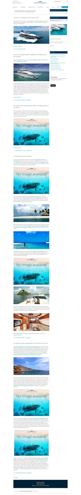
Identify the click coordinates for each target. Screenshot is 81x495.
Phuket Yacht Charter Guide (55, 66)
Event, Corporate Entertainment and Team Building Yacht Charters (58, 63)
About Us (59, 7)
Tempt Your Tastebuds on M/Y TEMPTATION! (26, 18)
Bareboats (15, 7)
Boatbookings (17, 334)
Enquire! (53, 85)
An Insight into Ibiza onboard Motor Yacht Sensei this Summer (31, 343)
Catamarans (23, 7)
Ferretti (30, 309)
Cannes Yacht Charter (54, 59)
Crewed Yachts (32, 7)
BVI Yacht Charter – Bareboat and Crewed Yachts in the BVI (57, 56)
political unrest (30, 196)
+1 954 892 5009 (18, 2)
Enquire (65, 7)
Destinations (40, 7)
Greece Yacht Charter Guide (55, 65)
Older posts (16, 477)
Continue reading (18, 46)
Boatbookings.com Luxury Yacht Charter (57, 54)
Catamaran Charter (53, 61)
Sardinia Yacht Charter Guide (55, 68)
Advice (47, 7)
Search (67, 1)
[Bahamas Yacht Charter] (31, 72)
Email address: (53, 42)
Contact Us (15, 1)
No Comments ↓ (28, 99)
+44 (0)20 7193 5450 (17, 3)
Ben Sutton (24, 472)
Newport (45, 111)
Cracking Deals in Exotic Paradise (23, 156)
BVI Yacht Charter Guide (54, 58)
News (53, 7)
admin (24, 48)
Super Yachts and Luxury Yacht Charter (57, 69)
